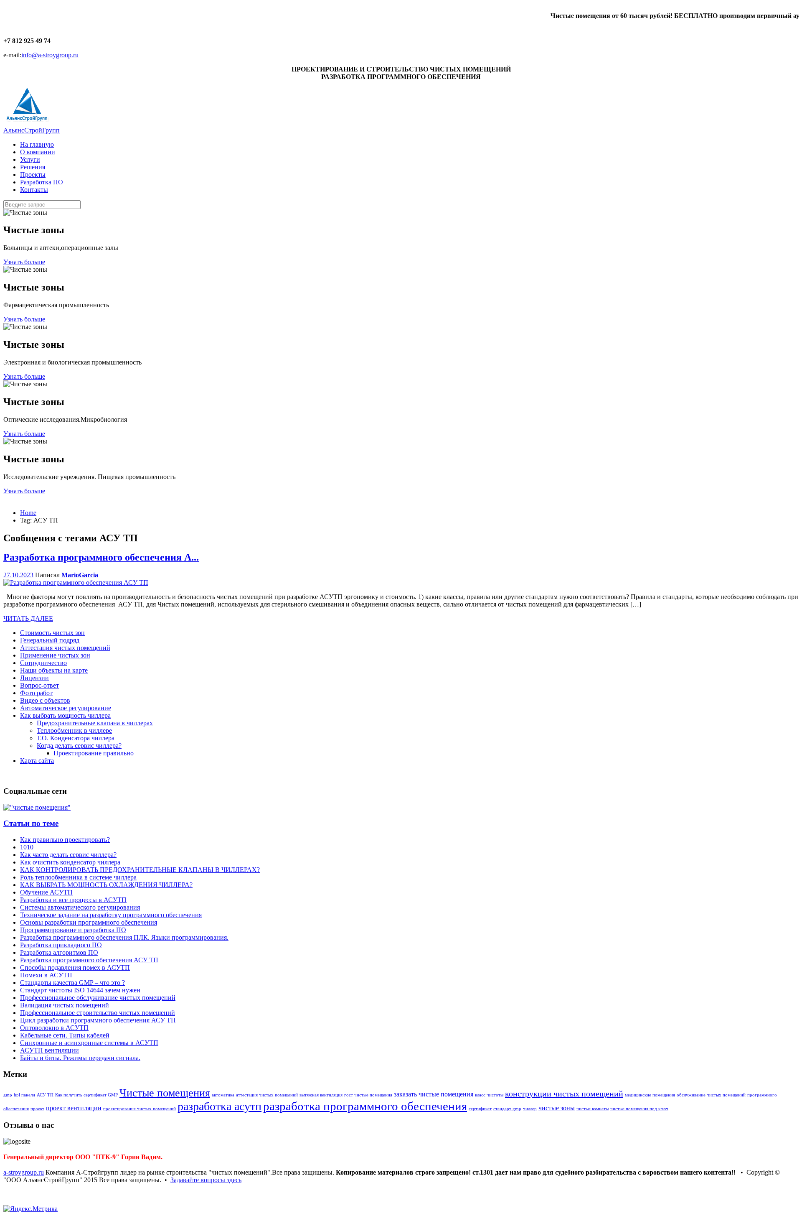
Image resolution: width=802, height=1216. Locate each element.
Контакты (34, 189)
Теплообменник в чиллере (74, 730)
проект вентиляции (74, 1108)
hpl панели (24, 1095)
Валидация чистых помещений (64, 1005)
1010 (26, 847)
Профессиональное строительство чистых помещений (97, 1012)
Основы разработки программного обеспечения (88, 922)
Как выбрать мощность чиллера (65, 715)
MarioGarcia (79, 575)
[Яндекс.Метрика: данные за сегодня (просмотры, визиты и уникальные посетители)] (30, 1209)
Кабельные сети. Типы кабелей (64, 1035)
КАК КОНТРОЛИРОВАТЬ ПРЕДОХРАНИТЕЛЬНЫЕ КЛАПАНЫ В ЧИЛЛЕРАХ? (140, 869)
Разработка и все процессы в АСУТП (73, 899)
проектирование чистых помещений (139, 1108)
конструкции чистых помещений (564, 1093)
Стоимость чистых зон (52, 632)
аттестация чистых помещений (267, 1095)
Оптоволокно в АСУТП (54, 1027)
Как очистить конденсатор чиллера (70, 862)
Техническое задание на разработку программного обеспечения (111, 914)
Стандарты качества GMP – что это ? (72, 982)
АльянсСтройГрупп (31, 130)
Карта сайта (37, 760)
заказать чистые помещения (433, 1094)
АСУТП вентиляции (49, 1050)
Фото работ (36, 692)
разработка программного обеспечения (365, 1106)
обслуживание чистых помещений (711, 1095)
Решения (32, 167)
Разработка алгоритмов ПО (59, 952)
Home (28, 512)
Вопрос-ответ (39, 685)
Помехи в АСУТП (46, 975)
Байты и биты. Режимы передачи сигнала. (80, 1057)
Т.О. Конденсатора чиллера (75, 738)
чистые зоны (556, 1108)
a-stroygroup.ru (23, 1172)
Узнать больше (24, 261)
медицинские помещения (650, 1095)
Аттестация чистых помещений (65, 647)
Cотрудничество (43, 662)
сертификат (480, 1108)
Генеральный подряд (49, 640)
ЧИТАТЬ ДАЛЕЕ (28, 618)
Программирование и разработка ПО (73, 929)
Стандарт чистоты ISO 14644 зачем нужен (80, 990)
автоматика (223, 1095)
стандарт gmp (507, 1108)
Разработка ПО (41, 182)
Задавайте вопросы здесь (205, 1179)
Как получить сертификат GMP (86, 1095)
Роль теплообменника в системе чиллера (78, 877)
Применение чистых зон (55, 655)
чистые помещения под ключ (639, 1108)
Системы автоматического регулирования (80, 907)
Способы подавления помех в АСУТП (75, 967)
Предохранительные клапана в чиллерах (95, 723)
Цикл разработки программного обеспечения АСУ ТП (98, 1020)
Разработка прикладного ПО (61, 944)
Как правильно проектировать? (65, 839)
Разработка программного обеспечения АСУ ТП (89, 960)
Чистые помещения (164, 1093)
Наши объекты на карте (54, 670)
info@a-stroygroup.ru (50, 55)
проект (37, 1108)
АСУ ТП (45, 1095)
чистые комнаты (592, 1108)
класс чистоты (489, 1095)
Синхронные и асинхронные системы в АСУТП (89, 1042)
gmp (7, 1095)
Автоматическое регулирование (65, 707)
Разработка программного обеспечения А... (101, 557)
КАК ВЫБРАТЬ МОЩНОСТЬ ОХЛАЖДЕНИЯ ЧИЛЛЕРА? (106, 884)
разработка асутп (219, 1106)
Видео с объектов (45, 700)
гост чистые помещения (368, 1095)
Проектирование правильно (93, 753)
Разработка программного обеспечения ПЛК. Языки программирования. (124, 937)
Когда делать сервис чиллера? (79, 745)
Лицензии (34, 677)
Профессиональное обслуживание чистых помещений (97, 997)
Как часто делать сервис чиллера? (68, 854)
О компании (37, 152)
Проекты (33, 174)
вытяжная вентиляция (321, 1095)
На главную (37, 144)
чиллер (530, 1108)
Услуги (30, 159)
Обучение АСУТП (46, 892)
